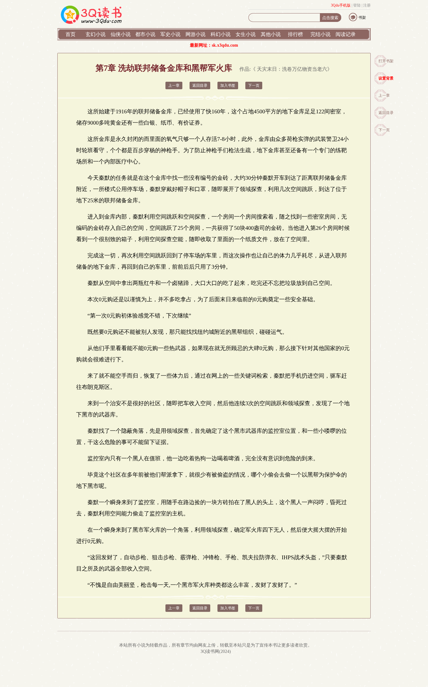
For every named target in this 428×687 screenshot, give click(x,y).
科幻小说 (221, 34)
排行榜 (295, 34)
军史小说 (170, 34)
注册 (367, 5)
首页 (70, 34)
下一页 (384, 130)
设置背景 (386, 78)
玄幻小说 (96, 34)
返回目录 (386, 113)
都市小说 (145, 34)
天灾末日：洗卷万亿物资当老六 (292, 69)
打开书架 (386, 61)
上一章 (384, 95)
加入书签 (227, 85)
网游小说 (195, 34)
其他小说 (271, 34)
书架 (362, 17)
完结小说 (321, 34)
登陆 (357, 5)
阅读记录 (346, 34)
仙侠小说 (121, 34)
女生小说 (246, 34)
